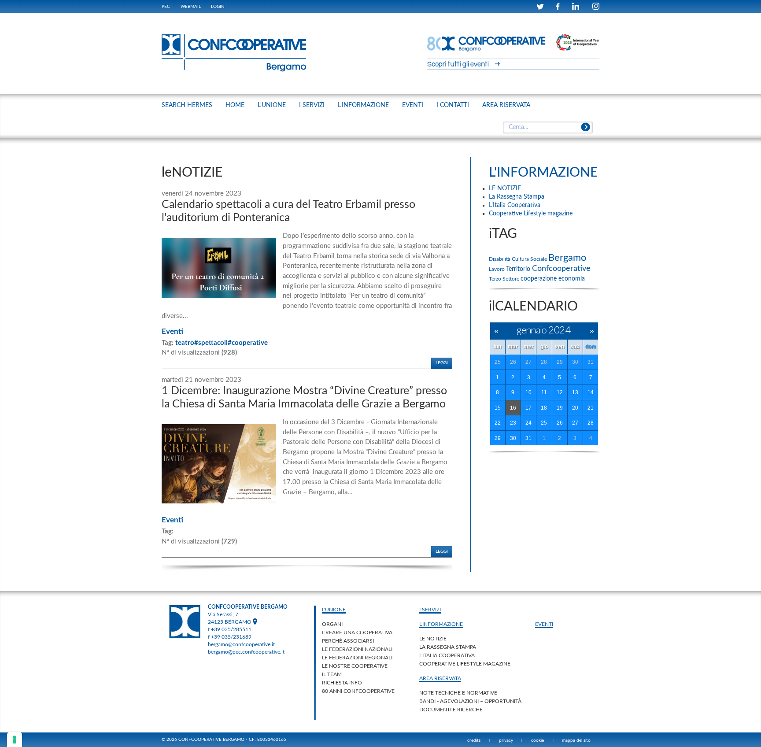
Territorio (519, 269)
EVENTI (412, 105)
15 (498, 408)
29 (560, 362)
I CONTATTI (452, 105)
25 (498, 362)
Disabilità (500, 259)
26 (513, 362)
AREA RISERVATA (506, 105)
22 (498, 423)
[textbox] (547, 127)
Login (218, 6)
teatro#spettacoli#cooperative (221, 343)
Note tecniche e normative (458, 692)
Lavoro (497, 269)
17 (528, 408)
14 (590, 392)
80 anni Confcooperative (358, 691)
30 (575, 362)
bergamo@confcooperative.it (241, 644)
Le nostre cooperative (355, 666)
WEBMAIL (191, 6)
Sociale (539, 259)
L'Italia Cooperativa (447, 655)
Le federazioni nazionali (357, 649)
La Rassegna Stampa (447, 647)
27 (528, 362)
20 (575, 408)
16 (513, 408)
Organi (332, 624)
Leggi (442, 363)
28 (544, 362)
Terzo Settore (505, 278)
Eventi (172, 331)
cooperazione (539, 279)
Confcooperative (561, 269)
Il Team (332, 674)
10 (528, 392)
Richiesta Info (342, 682)
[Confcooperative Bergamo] (234, 53)
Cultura (521, 259)
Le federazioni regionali (357, 657)
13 (575, 392)
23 (513, 423)
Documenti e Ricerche (451, 709)
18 (544, 408)
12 (560, 392)
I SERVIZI (312, 105)
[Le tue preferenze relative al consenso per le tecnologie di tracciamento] (14, 739)
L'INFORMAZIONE (363, 105)
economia (571, 279)
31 (590, 362)
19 (560, 408)
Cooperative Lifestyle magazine (464, 663)
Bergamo (567, 258)
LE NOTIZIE (433, 638)
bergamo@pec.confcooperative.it (246, 652)
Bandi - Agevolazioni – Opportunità (470, 701)
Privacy (506, 740)
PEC (166, 6)
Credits (473, 740)
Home (234, 105)
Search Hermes (187, 105)
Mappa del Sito (576, 740)
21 (590, 408)
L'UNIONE (272, 105)
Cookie (537, 740)
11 (544, 392)
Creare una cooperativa (357, 632)
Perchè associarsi (348, 640)
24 (528, 423)
